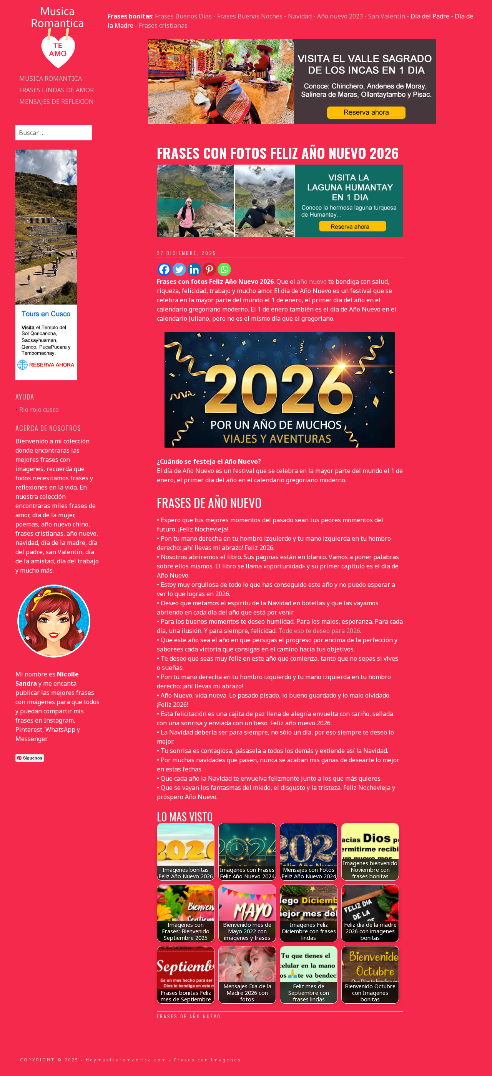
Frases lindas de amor (56, 90)
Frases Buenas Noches (250, 16)
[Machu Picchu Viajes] (292, 121)
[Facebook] (164, 269)
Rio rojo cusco (39, 409)
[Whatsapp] (224, 269)
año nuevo (312, 281)
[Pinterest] (209, 269)
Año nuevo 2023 (340, 16)
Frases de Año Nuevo (189, 1016)
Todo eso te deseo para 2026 (319, 630)
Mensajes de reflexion (56, 101)
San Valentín (386, 16)
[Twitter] (179, 269)
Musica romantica (50, 78)
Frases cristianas (163, 25)
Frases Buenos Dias (183, 16)
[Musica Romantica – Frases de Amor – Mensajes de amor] (57, 68)
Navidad (300, 16)
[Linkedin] (194, 269)
